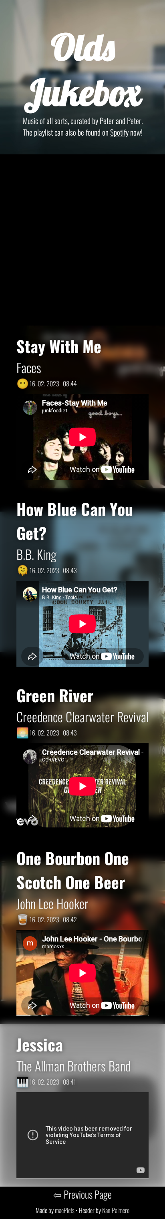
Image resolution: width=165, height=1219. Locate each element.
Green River (54, 695)
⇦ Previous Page (82, 1194)
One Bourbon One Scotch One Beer (72, 870)
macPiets (64, 1210)
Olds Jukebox (82, 69)
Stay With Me (58, 346)
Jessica (39, 1044)
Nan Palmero (115, 1210)
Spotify (119, 132)
